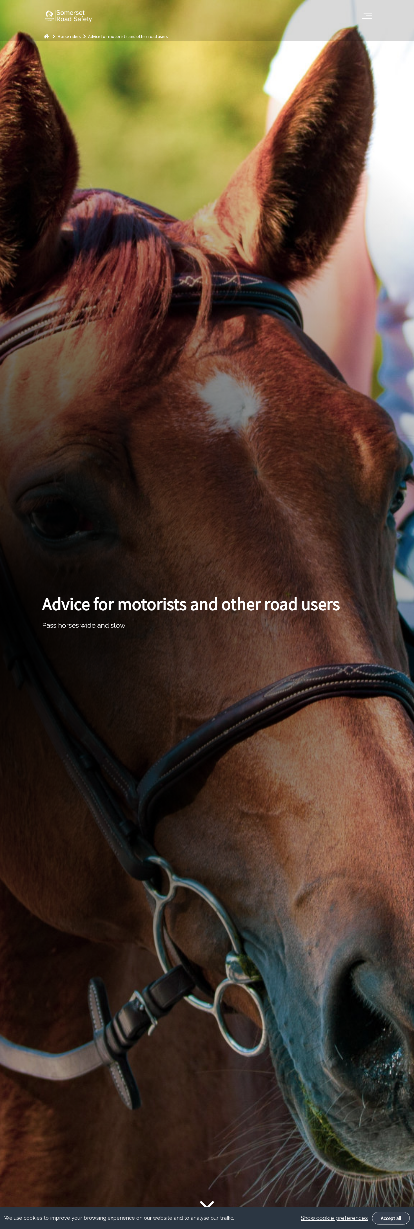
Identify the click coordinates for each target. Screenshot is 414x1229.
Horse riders (69, 36)
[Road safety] (49, 36)
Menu (365, 12)
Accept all (391, 1218)
